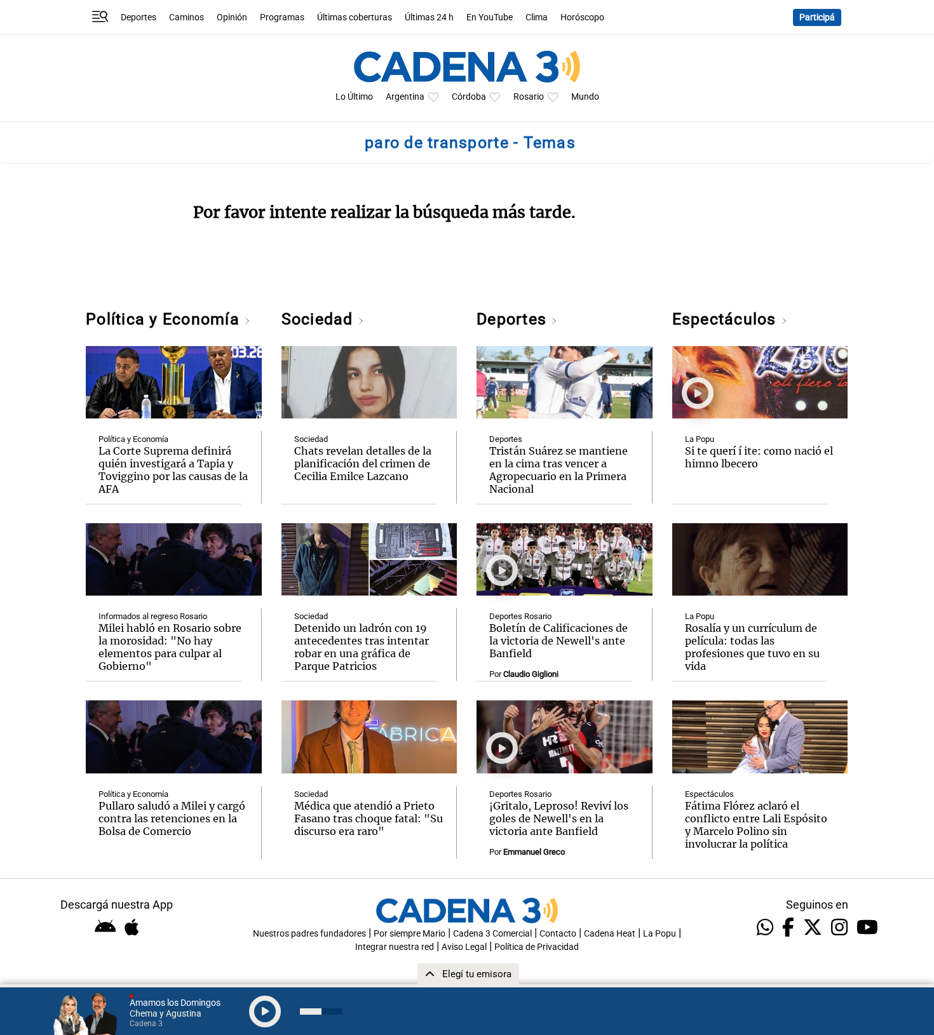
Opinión (232, 17)
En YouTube (489, 17)
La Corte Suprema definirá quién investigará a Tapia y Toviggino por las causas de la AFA (173, 469)
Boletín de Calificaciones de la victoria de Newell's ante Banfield (558, 641)
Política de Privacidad (536, 947)
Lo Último (354, 96)
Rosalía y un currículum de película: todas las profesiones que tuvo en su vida (752, 647)
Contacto (557, 933)
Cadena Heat (609, 933)
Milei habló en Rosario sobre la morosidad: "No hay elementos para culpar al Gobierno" (169, 647)
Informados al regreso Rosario (152, 616)
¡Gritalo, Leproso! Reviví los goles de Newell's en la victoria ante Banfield (558, 818)
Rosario (528, 96)
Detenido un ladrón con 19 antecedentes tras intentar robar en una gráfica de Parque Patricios (361, 647)
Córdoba (469, 96)
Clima (536, 17)
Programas (282, 17)
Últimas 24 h (429, 17)
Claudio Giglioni (530, 674)
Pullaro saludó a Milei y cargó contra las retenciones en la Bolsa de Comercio (171, 818)
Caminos (186, 17)
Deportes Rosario (520, 616)
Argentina (405, 96)
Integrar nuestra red (394, 947)
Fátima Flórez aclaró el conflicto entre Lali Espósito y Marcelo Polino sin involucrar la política (756, 824)
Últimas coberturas (354, 17)
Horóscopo (582, 17)
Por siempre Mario (409, 933)
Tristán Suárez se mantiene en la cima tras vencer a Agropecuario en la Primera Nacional (558, 469)
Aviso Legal (464, 947)
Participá (817, 17)
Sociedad (319, 319)
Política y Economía (165, 319)
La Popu (699, 439)
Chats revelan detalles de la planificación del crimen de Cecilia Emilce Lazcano (362, 463)
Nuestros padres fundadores (309, 933)
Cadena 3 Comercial (492, 933)
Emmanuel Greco (534, 852)
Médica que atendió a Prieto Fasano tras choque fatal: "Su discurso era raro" (368, 818)
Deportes (138, 17)
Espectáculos (726, 319)
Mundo (585, 96)
